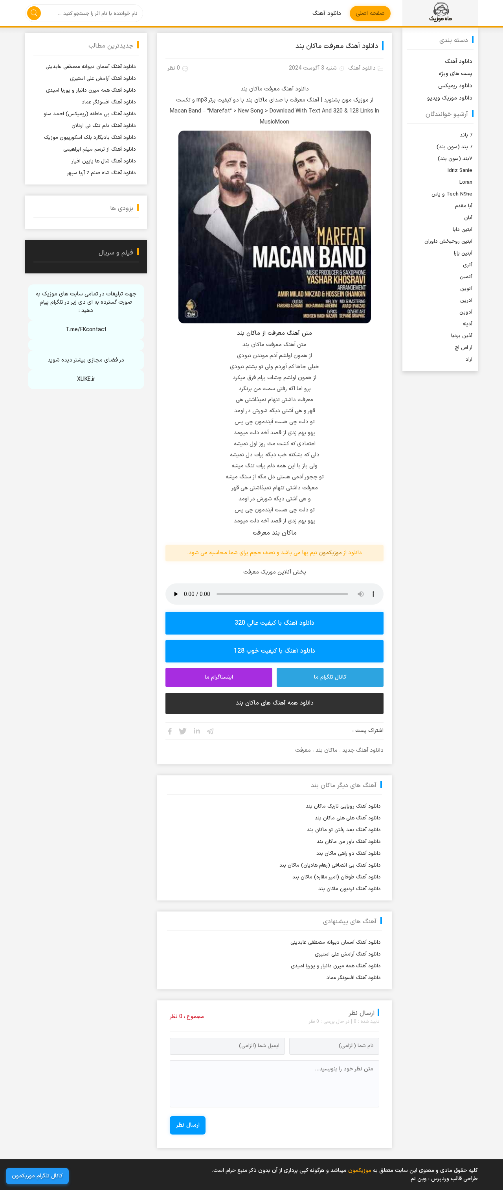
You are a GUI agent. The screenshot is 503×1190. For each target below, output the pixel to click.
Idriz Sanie (460, 171)
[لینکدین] (197, 731)
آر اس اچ (463, 348)
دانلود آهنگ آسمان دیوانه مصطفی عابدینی (335, 942)
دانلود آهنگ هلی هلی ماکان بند (348, 818)
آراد (469, 359)
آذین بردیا (461, 336)
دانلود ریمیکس (455, 86)
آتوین (466, 289)
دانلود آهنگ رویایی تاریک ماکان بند (343, 806)
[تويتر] (183, 731)
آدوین (465, 312)
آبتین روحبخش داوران (448, 241)
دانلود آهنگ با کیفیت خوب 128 (274, 651)
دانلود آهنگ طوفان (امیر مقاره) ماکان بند (336, 877)
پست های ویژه (455, 74)
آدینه (467, 324)
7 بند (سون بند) (454, 147)
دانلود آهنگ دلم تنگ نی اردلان (104, 126)
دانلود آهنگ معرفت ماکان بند (337, 46)
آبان (468, 218)
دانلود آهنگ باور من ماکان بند (349, 842)
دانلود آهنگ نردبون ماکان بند (349, 889)
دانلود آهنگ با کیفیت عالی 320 (274, 623)
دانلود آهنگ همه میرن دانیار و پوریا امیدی (336, 966)
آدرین (466, 300)
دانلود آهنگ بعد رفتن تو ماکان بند (344, 830)
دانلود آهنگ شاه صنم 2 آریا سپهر (101, 173)
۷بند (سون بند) (455, 159)
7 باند (466, 135)
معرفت (303, 750)
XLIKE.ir (86, 379)
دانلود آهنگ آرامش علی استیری (348, 954)
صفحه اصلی (370, 13)
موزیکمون (440, 13)
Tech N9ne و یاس (451, 194)
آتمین (466, 277)
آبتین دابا (462, 230)
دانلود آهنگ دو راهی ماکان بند (348, 854)
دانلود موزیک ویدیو (449, 98)
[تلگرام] (211, 731)
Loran (465, 182)
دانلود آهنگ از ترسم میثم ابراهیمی (99, 149)
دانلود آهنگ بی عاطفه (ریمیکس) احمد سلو (90, 114)
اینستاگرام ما (219, 677)
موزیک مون (355, 100)
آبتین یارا (463, 253)
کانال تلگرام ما (330, 677)
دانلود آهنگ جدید (363, 750)
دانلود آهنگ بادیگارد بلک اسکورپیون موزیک (90, 138)
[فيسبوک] (169, 731)
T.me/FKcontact (86, 330)
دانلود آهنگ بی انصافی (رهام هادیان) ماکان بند (330, 865)
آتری (467, 265)
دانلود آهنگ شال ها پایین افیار (104, 161)
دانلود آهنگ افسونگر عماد (354, 978)
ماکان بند (257, 100)
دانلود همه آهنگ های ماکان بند (275, 703)
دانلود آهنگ (326, 13)
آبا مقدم (463, 206)
